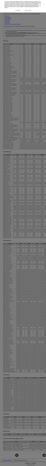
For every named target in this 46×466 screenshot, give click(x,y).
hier (29, 2)
